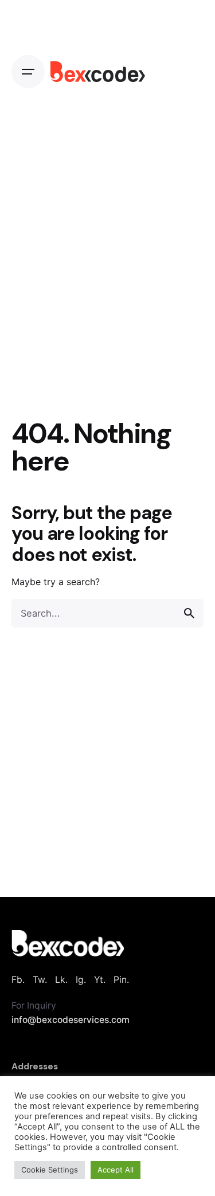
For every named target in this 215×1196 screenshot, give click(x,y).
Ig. (81, 979)
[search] (189, 613)
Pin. (121, 979)
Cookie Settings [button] (49, 1169)
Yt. (99, 979)
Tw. (40, 979)
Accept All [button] (115, 1169)
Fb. (18, 979)
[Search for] (107, 613)
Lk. (61, 979)
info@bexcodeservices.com (70, 1019)
